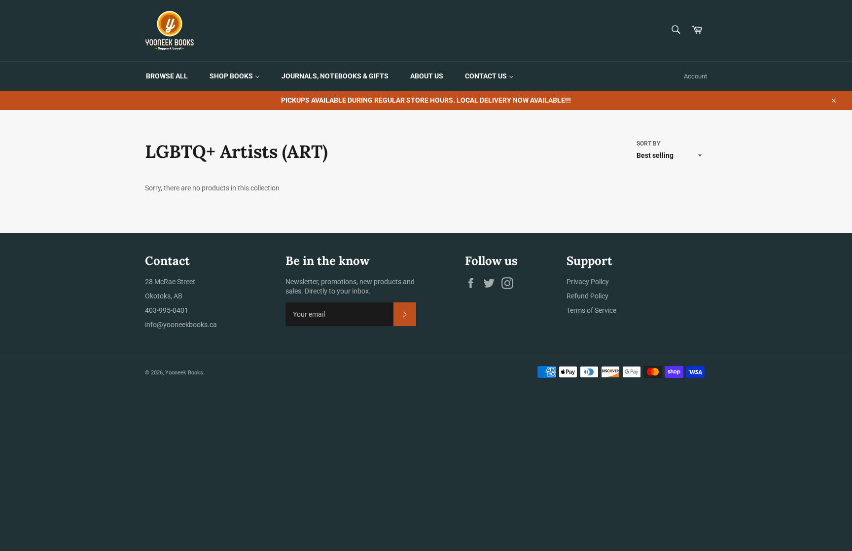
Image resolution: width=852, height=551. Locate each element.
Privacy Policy (588, 282)
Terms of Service (591, 310)
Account (695, 76)
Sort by (648, 143)
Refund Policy (587, 296)
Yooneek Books (184, 372)
